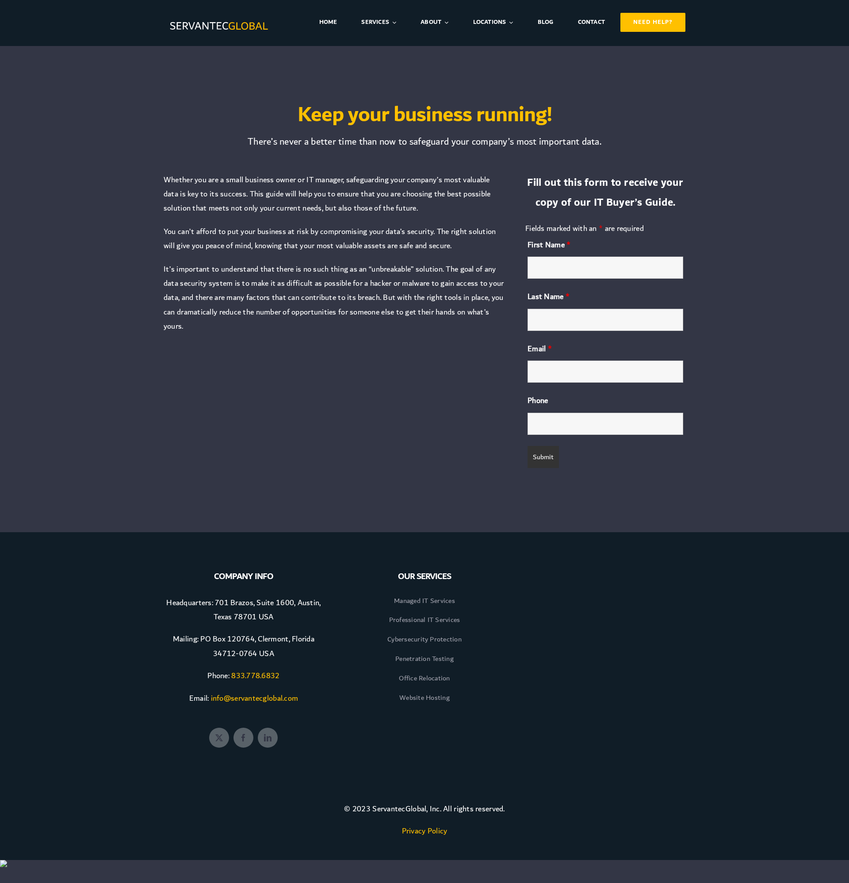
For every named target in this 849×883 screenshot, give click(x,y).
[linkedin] (268, 738)
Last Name (549, 296)
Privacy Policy (424, 831)
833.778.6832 (255, 675)
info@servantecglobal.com (254, 698)
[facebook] (243, 738)
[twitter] (219, 738)
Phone (538, 400)
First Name (549, 244)
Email (540, 348)
